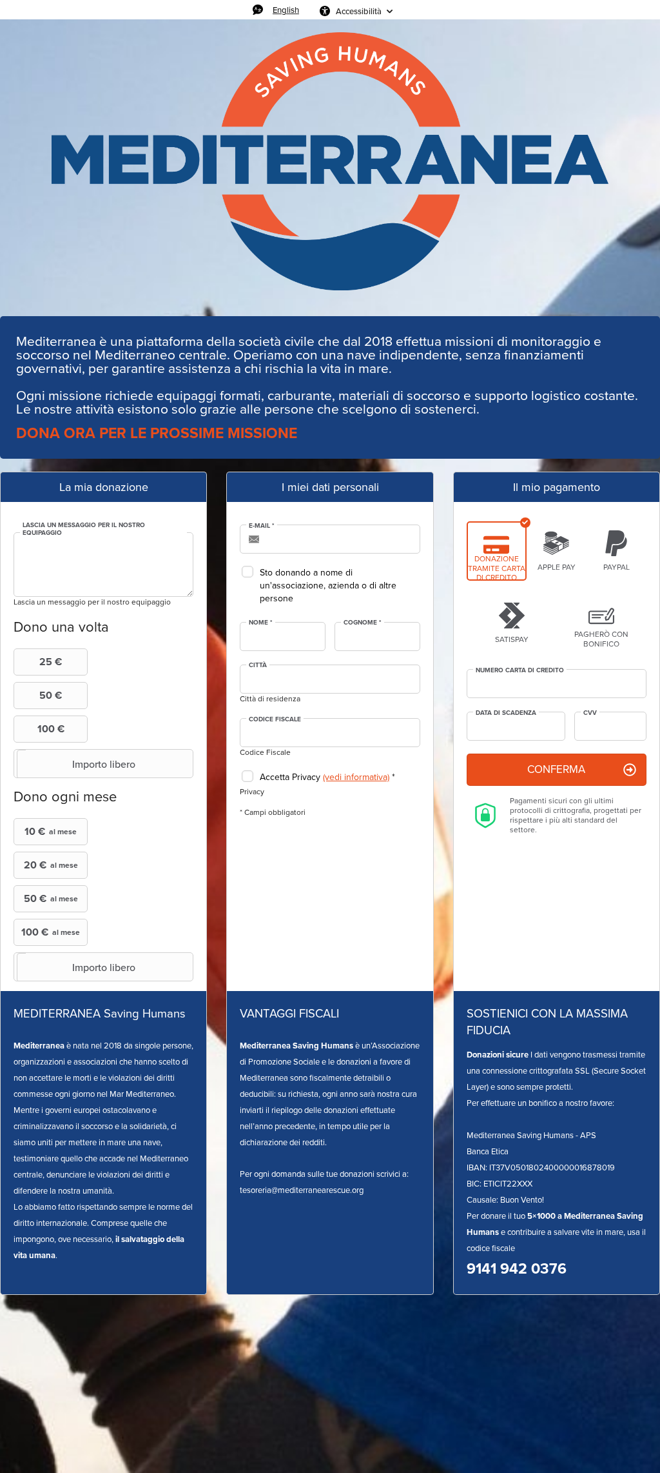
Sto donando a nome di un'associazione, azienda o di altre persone (328, 585)
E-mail (262, 526)
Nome (261, 622)
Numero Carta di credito (520, 670)
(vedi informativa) (356, 777)
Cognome (363, 622)
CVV (590, 713)
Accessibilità (359, 11)
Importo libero (103, 764)
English (286, 9)
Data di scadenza (506, 713)
